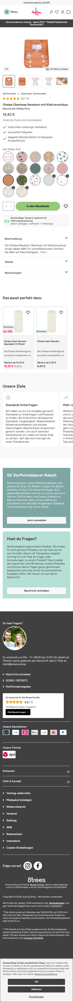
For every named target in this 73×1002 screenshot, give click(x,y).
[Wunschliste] (57, 12)
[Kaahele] (62, 180)
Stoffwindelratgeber (18, 686)
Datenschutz (14, 834)
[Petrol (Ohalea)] (35, 168)
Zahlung (11, 820)
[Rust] (8, 180)
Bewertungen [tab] (13, 272)
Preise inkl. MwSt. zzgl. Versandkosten (22, 119)
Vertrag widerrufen (18, 793)
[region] (36, 61)
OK (36, 981)
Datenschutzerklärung (45, 974)
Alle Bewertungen (16, 712)
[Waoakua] (22, 180)
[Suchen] (51, 12)
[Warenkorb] (68, 12)
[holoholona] (35, 180)
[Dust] (35, 157)
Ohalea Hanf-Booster (48, 341)
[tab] (36, 245)
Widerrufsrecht (15, 806)
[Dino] (22, 157)
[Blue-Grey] (48, 180)
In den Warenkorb (38, 206)
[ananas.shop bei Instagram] (27, 866)
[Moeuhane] (8, 191)
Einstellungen (36, 996)
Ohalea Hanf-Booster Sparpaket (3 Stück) (15, 342)
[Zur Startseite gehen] (36, 11)
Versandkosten (56, 903)
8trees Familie (37, 884)
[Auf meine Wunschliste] (65, 206)
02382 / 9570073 (16, 680)
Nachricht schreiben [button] (36, 590)
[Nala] (22, 191)
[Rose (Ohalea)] (62, 168)
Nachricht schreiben (18, 674)
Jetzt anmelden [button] (36, 520)
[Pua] (48, 168)
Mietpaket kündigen (19, 800)
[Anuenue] (8, 157)
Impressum (13, 840)
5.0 (25, 98)
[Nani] (22, 168)
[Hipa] (62, 157)
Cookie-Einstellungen (19, 847)
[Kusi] (8, 168)
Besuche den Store (16, 108)
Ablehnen (36, 989)
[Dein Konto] (63, 12)
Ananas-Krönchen (33, 938)
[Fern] (48, 157)
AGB (9, 827)
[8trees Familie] (36, 879)
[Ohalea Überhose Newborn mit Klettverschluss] (36, 53)
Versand (11, 813)
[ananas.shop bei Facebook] (38, 866)
